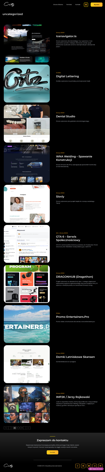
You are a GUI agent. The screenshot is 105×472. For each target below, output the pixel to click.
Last (28, 428)
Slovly (60, 196)
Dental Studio (65, 116)
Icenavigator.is (66, 36)
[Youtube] (89, 466)
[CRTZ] (13, 4)
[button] (96, 468)
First (6, 428)
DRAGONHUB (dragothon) (74, 276)
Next (24, 428)
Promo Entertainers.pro (72, 316)
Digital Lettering (67, 76)
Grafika (58, 73)
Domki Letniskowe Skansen (75, 357)
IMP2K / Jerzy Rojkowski (73, 397)
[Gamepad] (100, 466)
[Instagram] (77, 466)
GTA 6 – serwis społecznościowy (68, 238)
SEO (57, 233)
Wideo (58, 313)
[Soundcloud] (94, 466)
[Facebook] (86, 5)
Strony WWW (60, 32)
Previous (9, 428)
